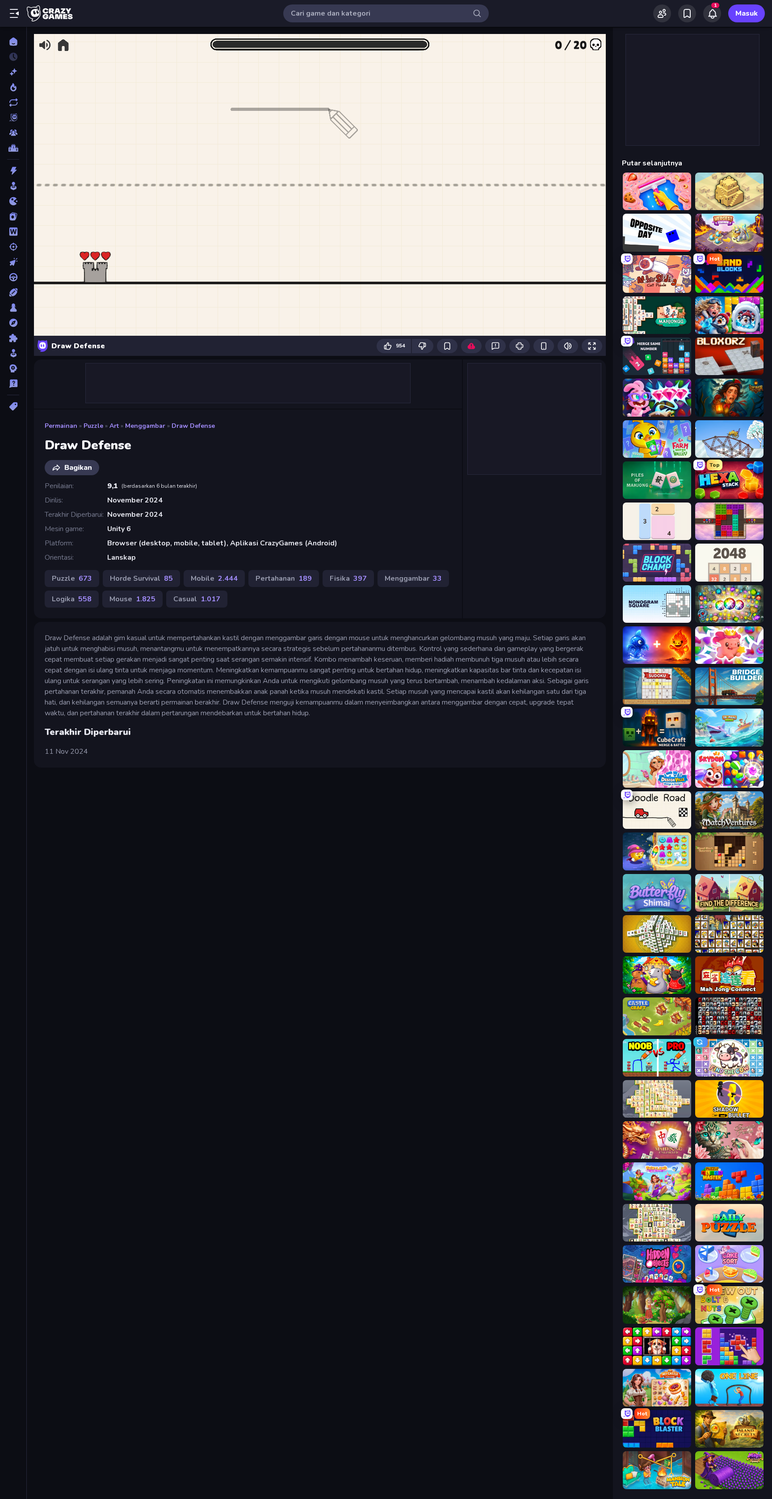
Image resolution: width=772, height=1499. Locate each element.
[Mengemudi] (13, 277)
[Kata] (13, 231)
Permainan (61, 426)
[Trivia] (13, 383)
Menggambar (145, 426)
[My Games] (687, 13)
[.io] (13, 201)
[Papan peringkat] (13, 148)
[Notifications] (712, 13)
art (114, 426)
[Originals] (13, 117)
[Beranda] (13, 41)
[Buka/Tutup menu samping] (14, 13)
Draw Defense (193, 426)
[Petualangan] (13, 322)
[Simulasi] (13, 353)
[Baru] (13, 72)
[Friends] (662, 13)
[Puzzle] (13, 338)
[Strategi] (13, 368)
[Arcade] (13, 186)
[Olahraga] (13, 292)
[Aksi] (13, 170)
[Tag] (13, 406)
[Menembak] (13, 246)
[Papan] (13, 307)
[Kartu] (13, 216)
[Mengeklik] (13, 262)
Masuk (746, 13)
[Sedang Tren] (13, 87)
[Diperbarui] (13, 102)
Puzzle (93, 426)
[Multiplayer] (13, 132)
